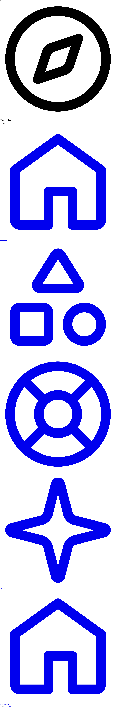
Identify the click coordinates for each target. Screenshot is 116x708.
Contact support (8, 706)
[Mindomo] (2, 1)
